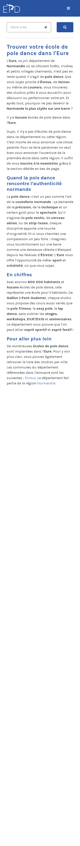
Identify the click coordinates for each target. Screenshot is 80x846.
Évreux (30, 378)
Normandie (46, 383)
